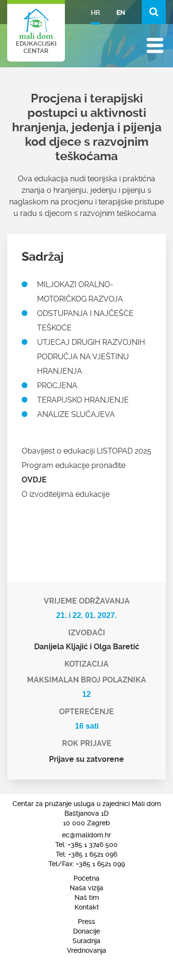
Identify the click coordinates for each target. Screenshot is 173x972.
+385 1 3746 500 (93, 844)
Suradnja (86, 941)
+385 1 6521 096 (92, 854)
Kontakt (86, 907)
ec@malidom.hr (86, 835)
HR (95, 12)
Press (86, 921)
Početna (86, 878)
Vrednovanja (86, 950)
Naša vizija (86, 888)
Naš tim (86, 897)
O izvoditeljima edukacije (66, 494)
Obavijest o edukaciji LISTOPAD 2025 (86, 450)
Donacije (86, 931)
